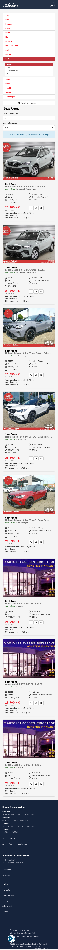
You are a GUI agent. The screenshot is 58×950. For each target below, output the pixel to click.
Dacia (7, 33)
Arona (9, 64)
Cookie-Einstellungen (31, 936)
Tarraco (9, 74)
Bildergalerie (7, 901)
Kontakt (5, 912)
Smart (7, 84)
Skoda (7, 79)
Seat (7, 59)
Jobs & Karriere (8, 906)
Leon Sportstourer (12, 70)
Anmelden (14, 930)
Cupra (7, 28)
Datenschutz (7, 876)
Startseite (6, 890)
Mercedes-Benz (11, 46)
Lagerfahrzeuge (8, 895)
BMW (7, 20)
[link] (31, 208)
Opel (7, 50)
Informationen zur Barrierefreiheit (24, 933)
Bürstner (8, 24)
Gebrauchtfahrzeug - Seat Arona (29, 348)
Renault (8, 54)
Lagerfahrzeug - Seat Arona (29, 181)
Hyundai (8, 41)
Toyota (8, 92)
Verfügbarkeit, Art (10, 113)
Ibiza (8, 67)
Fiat (6, 37)
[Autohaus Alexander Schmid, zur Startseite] (10, 4)
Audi (7, 15)
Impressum (6, 869)
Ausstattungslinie (10, 123)
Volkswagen (10, 97)
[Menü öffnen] (52, 4)
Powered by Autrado (40, 949)
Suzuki (8, 88)
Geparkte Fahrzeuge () (30, 103)
